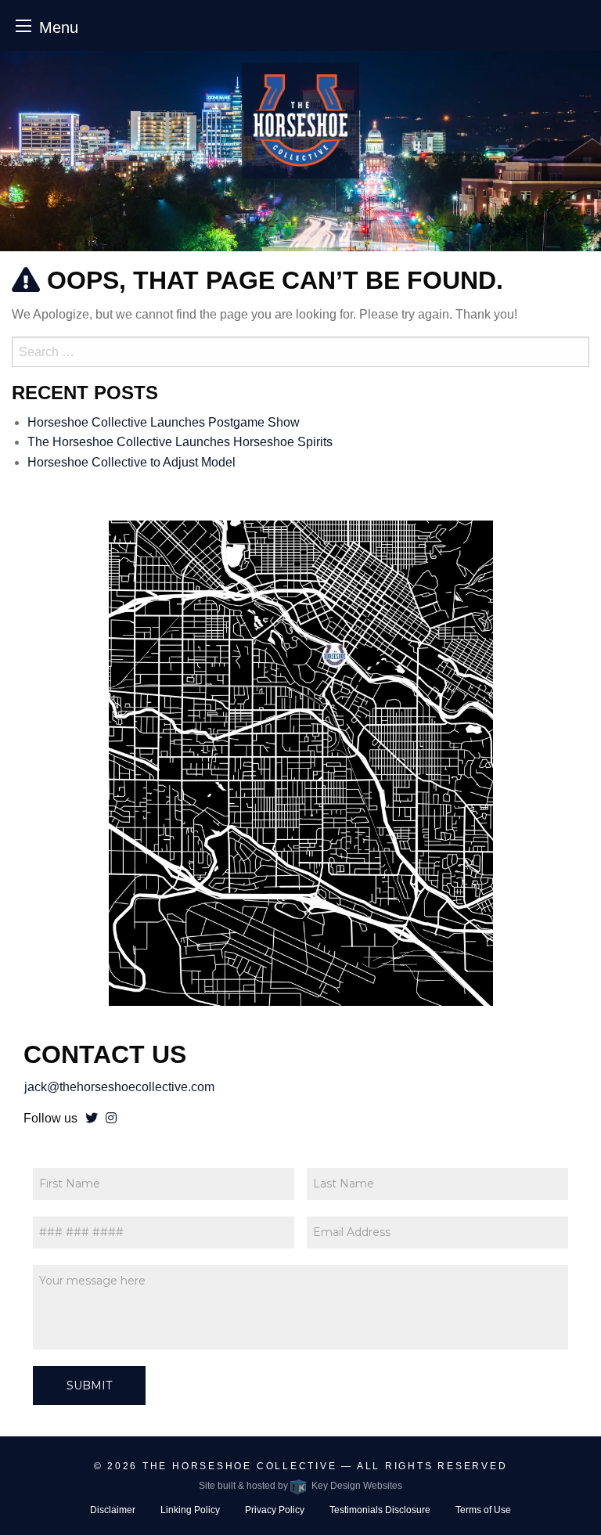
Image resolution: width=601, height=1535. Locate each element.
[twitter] (91, 1118)
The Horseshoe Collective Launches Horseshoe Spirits (180, 442)
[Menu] (23, 25)
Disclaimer (112, 1509)
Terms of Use (483, 1509)
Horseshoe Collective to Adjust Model (131, 462)
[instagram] (111, 1118)
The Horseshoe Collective (239, 1466)
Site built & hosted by (300, 1485)
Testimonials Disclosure (379, 1509)
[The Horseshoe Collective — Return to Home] (300, 120)
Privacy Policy (274, 1509)
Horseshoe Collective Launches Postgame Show (163, 422)
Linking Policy (190, 1509)
